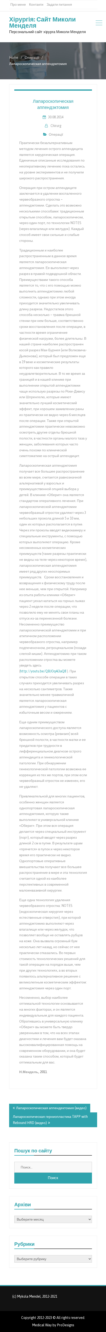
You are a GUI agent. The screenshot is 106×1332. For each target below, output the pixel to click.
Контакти (36, 4)
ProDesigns (65, 1325)
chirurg (56, 126)
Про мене (18, 4)
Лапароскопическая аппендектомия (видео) (51, 1108)
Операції (56, 134)
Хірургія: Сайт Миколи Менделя (42, 22)
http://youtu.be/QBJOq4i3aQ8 (43, 671)
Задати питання (59, 4)
